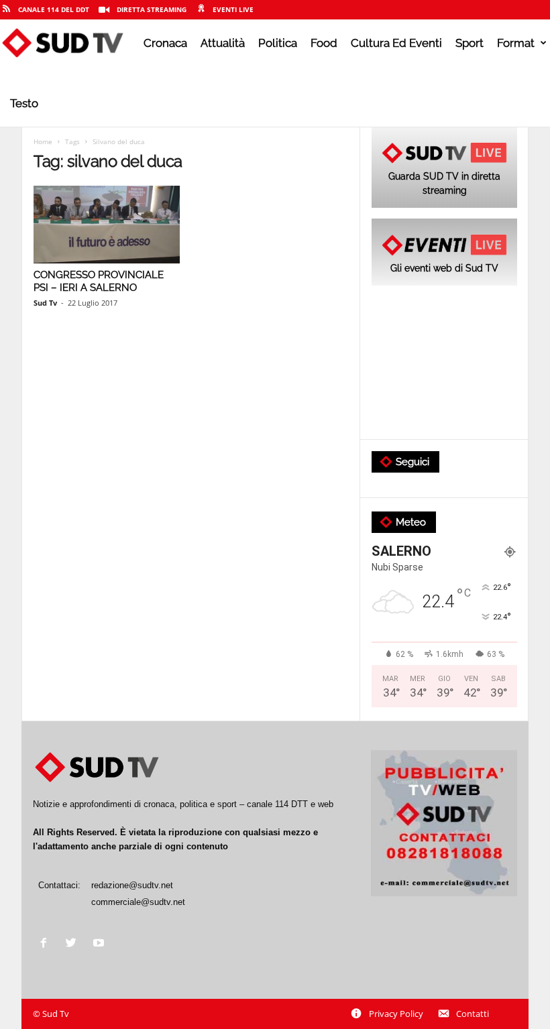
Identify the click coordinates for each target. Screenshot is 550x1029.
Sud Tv (45, 303)
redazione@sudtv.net (132, 885)
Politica (277, 43)
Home (43, 141)
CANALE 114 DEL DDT (53, 9)
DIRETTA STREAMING (151, 9)
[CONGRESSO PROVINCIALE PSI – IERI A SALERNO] (107, 224)
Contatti (472, 1014)
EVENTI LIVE (233, 9)
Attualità (223, 43)
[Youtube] (100, 944)
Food (324, 43)
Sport (469, 43)
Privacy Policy (396, 1014)
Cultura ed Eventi (396, 43)
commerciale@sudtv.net (138, 902)
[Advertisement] (444, 363)
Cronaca (165, 43)
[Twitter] (74, 944)
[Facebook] (46, 944)
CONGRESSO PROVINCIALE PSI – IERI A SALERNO (99, 281)
